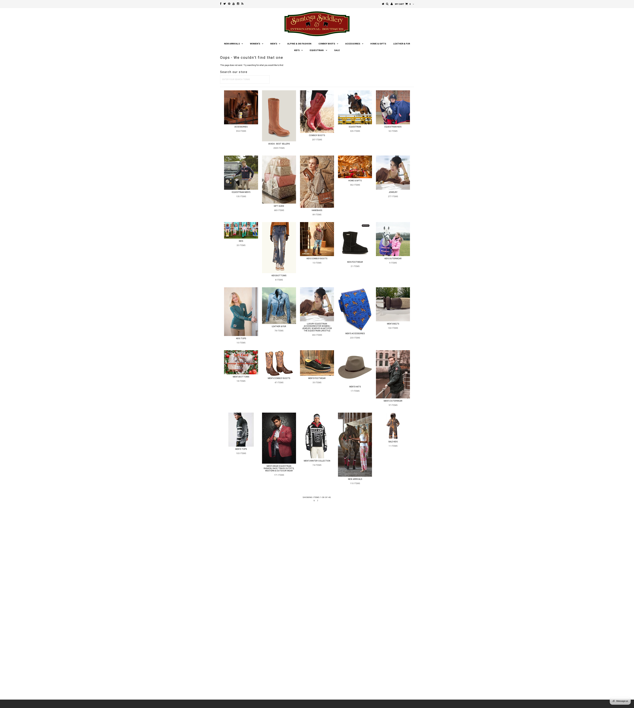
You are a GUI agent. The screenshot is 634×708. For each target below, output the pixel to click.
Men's (273, 43)
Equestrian (317, 50)
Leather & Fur (401, 43)
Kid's (297, 50)
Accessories (352, 43)
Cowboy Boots (326, 43)
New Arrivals (232, 43)
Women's (255, 43)
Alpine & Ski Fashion (299, 43)
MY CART (403, 4)
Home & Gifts (378, 43)
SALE (337, 50)
